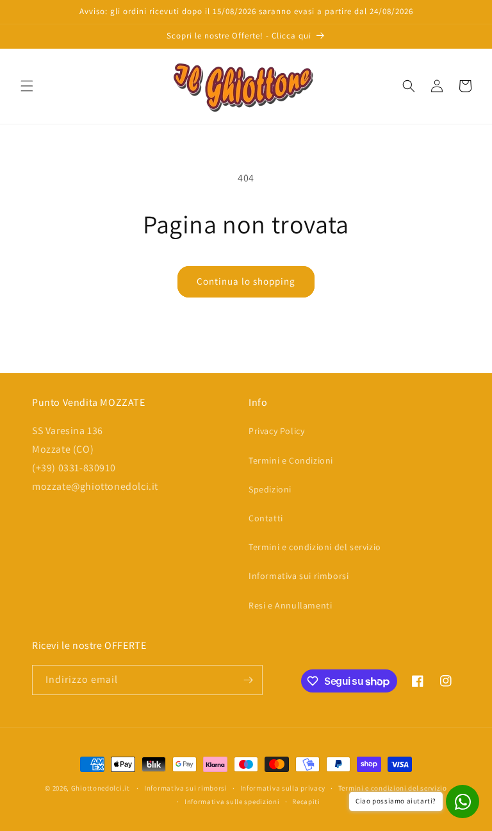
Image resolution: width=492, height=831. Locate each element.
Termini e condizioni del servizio (315, 547)
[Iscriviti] (248, 680)
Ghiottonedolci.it (100, 788)
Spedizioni (270, 489)
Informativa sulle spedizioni (232, 801)
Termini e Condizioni (291, 460)
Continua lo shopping (246, 281)
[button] (27, 86)
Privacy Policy (276, 431)
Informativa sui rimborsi (298, 576)
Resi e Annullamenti (290, 605)
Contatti (266, 518)
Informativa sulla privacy (283, 788)
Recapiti (306, 801)
